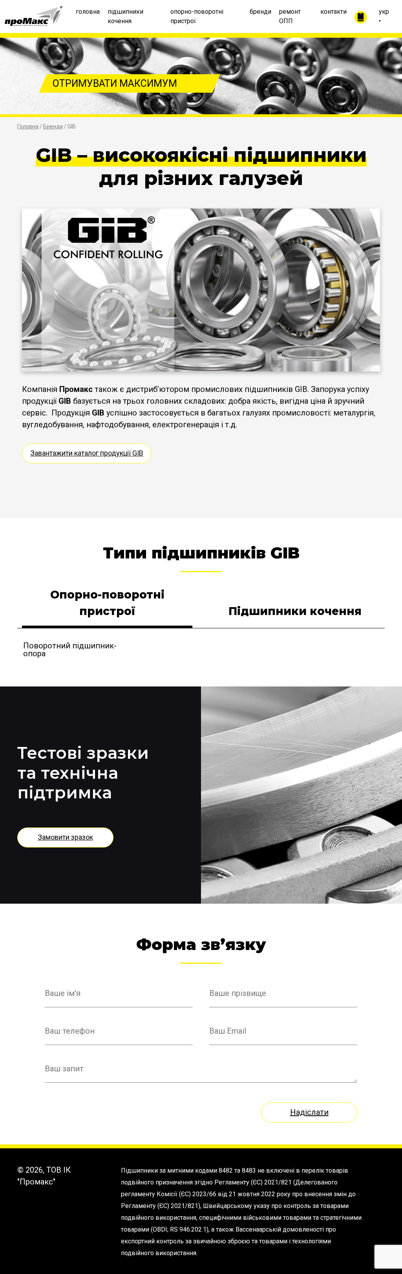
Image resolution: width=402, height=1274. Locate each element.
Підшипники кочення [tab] (295, 611)
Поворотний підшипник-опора (70, 649)
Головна (27, 126)
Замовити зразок (65, 837)
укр (384, 11)
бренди (260, 11)
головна (88, 11)
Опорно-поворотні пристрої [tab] (107, 603)
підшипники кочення (125, 16)
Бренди (53, 126)
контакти (333, 11)
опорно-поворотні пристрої (196, 16)
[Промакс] (33, 14)
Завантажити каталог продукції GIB (86, 453)
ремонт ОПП (290, 16)
